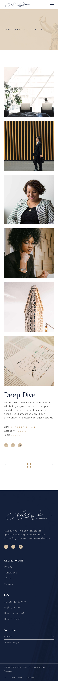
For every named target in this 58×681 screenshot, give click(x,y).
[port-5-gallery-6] (29, 361)
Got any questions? (15, 601)
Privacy (8, 567)
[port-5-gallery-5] (29, 307)
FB (6, 547)
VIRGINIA (30, 677)
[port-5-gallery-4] (29, 253)
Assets (21, 431)
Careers (8, 584)
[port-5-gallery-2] (29, 146)
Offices (8, 578)
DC (5, 677)
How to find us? (12, 619)
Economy (18, 435)
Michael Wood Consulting (26, 667)
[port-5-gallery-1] (29, 92)
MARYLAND (16, 677)
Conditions (10, 572)
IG (21, 547)
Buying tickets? (12, 607)
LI (13, 547)
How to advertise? (14, 613)
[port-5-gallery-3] (29, 199)
